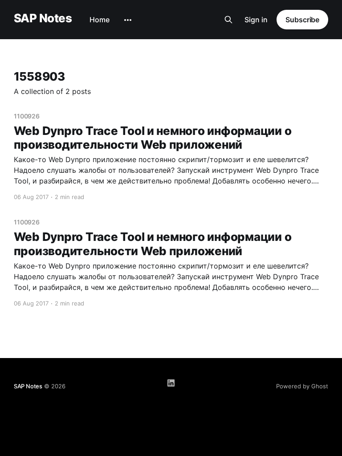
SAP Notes (43, 18)
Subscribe (302, 19)
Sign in (256, 19)
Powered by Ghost (302, 386)
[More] (127, 20)
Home (100, 19)
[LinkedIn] (171, 383)
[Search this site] (228, 19)
